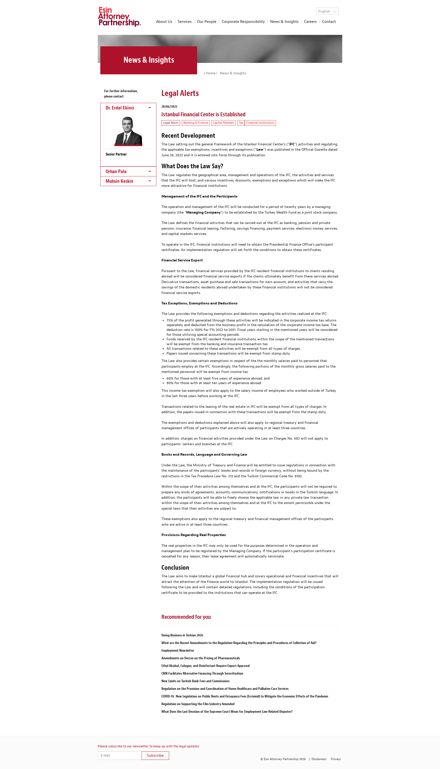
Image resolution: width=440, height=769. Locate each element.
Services (185, 22)
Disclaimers (319, 759)
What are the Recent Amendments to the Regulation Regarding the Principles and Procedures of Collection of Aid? (239, 643)
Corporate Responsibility (243, 22)
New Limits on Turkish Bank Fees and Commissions (195, 681)
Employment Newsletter (177, 650)
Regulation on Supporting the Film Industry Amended (198, 704)
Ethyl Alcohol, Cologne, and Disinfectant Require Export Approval (205, 666)
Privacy (336, 759)
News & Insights (284, 22)
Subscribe (155, 755)
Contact (329, 22)
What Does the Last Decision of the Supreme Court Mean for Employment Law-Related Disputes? (227, 711)
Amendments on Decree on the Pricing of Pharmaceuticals (200, 658)
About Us (164, 22)
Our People (206, 22)
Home (210, 73)
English (324, 11)
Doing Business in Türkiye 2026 (182, 635)
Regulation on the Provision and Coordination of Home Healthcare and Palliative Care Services (224, 689)
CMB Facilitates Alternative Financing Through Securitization (202, 673)
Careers (310, 22)
